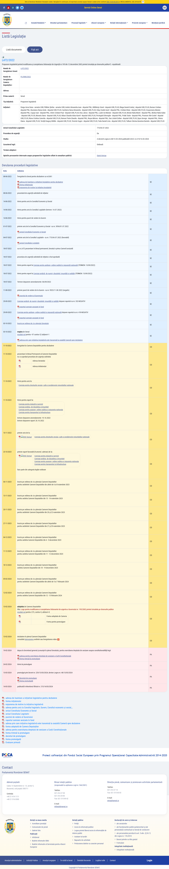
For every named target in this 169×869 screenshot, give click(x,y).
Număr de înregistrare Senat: (10, 69)
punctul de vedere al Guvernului (31, 296)
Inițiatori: (6, 107)
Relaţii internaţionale (118, 23)
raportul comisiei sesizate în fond (31, 307)
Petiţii (76, 824)
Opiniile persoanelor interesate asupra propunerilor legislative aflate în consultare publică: (37, 156)
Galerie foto (36, 830)
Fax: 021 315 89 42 (61, 799)
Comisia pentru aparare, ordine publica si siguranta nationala (41, 410)
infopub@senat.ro (60, 806)
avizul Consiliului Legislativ (29, 243)
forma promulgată (26, 681)
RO (164, 7)
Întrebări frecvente (84, 860)
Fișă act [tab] (35, 49)
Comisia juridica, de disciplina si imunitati (34, 407)
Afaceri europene (97, 23)
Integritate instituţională (125, 850)
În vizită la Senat (66, 860)
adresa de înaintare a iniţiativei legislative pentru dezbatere (41, 182)
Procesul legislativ (79, 23)
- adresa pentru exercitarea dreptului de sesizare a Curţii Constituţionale (35, 729)
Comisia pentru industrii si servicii (31, 404)
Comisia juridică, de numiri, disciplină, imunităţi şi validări (54, 273)
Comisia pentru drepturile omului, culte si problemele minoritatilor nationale (46, 385)
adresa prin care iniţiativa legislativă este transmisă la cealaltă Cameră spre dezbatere (51, 340)
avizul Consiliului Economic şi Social (32, 232)
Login (149, 860)
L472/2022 (8, 60)
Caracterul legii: (9, 144)
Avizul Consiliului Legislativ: (14, 128)
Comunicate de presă (40, 827)
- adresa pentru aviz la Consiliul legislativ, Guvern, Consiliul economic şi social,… (38, 707)
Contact (113, 860)
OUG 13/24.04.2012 (113, 2)
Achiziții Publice (32, 860)
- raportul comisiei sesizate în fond (19, 720)
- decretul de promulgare (15, 736)
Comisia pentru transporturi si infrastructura (34, 412)
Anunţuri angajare (49, 860)
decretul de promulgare (28, 678)
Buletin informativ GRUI (40, 841)
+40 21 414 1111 (13, 796)
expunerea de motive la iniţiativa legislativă (35, 187)
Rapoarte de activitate (82, 840)
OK (143, 2)
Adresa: (6, 91)
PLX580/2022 (26, 77)
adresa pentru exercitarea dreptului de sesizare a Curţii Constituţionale (45, 656)
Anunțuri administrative (13, 860)
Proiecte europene (139, 23)
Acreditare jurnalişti (39, 824)
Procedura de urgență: (11, 133)
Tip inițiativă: (8, 102)
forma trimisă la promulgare (29, 659)
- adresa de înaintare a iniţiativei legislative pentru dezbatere (30, 698)
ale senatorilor (122, 824)
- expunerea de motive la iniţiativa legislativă (23, 704)
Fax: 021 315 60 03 (114, 793)
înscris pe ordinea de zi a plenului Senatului (33, 323)
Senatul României (37, 23)
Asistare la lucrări (80, 837)
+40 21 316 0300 (13, 799)
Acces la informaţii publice (83, 827)
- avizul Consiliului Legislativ (16, 714)
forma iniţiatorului (26, 185)
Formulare (120, 843)
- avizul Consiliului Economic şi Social (20, 710)
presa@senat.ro (113, 801)
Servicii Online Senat (93, 7)
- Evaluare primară (12, 742)
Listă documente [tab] (14, 49)
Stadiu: (6, 139)
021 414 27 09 (59, 793)
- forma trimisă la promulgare (17, 733)
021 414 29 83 (59, 796)
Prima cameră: (8, 96)
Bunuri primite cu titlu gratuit (127, 839)
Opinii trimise (101, 156)
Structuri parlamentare (58, 23)
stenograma (29, 639)
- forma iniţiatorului (12, 701)
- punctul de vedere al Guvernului (18, 717)
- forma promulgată (12, 739)
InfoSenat (35, 837)
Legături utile (100, 860)
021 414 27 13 (112, 790)
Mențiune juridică (158, 23)
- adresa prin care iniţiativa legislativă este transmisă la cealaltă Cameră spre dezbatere (42, 723)
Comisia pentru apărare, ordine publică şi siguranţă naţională (55, 265)
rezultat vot (21, 334)
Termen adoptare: (10, 150)
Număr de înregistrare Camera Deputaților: (7, 81)
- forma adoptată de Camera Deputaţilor (21, 726)
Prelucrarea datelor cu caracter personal (89, 843)
